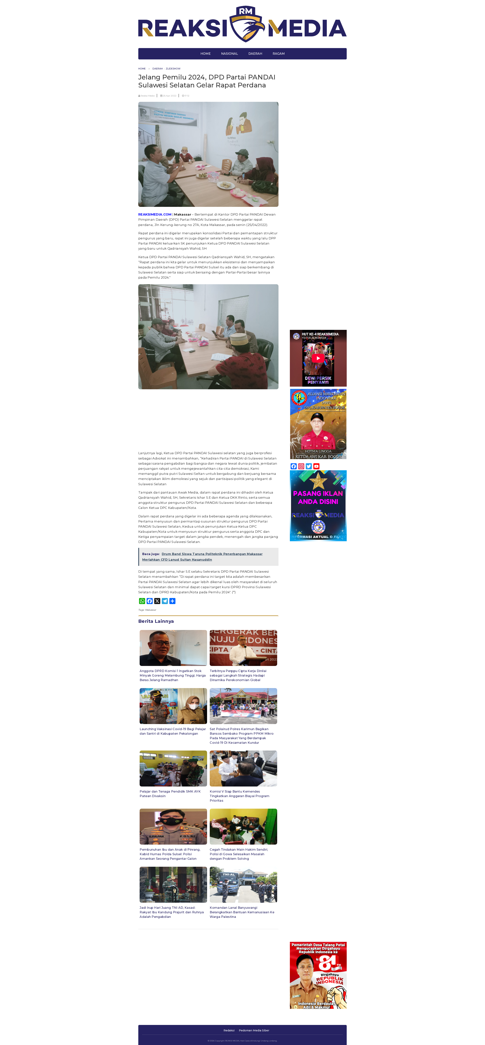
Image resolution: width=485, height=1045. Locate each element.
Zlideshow (173, 68)
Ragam (279, 53)
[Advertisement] (208, 420)
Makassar (150, 609)
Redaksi (229, 1030)
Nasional (229, 53)
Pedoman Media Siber (254, 1030)
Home (205, 53)
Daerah (255, 53)
